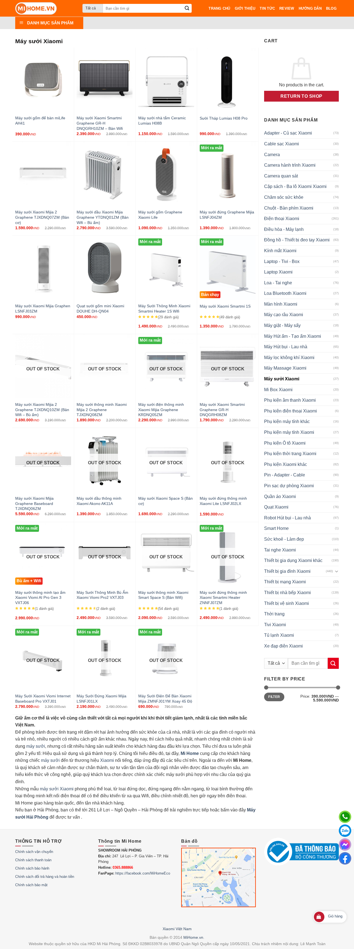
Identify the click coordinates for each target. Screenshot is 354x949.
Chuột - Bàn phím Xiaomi (288, 208)
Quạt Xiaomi (276, 507)
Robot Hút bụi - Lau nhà (287, 517)
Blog (331, 8)
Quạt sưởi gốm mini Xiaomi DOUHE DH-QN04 (100, 308)
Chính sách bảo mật (31, 885)
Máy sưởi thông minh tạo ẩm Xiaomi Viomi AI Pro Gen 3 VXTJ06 (40, 597)
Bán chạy (210, 294)
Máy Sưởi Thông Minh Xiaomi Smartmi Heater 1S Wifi (164, 308)
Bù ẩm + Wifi (29, 581)
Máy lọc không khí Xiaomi (289, 357)
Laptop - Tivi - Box (282, 261)
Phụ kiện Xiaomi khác (285, 464)
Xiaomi (107, 760)
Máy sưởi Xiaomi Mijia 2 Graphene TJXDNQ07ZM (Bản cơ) (42, 217)
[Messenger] (345, 844)
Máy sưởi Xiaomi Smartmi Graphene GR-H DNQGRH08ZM (222, 409)
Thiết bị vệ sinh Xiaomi (286, 603)
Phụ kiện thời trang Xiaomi (290, 453)
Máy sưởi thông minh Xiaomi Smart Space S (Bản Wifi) (163, 595)
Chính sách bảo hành (32, 868)
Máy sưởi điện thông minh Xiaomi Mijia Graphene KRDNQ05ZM (161, 409)
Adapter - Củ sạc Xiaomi (288, 133)
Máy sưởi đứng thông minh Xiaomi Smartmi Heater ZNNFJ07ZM (223, 597)
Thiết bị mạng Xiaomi (285, 581)
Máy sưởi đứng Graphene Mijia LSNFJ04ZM (227, 215)
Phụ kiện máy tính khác (287, 421)
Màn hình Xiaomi (280, 304)
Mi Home (190, 753)
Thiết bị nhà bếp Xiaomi (287, 592)
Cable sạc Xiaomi (281, 143)
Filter (274, 697)
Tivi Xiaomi (275, 624)
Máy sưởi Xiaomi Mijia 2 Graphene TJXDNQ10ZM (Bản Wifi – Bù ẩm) (42, 409)
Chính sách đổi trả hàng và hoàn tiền (44, 877)
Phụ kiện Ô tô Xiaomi (285, 443)
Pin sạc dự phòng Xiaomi (289, 485)
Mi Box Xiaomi (278, 389)
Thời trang (274, 614)
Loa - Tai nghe (278, 282)
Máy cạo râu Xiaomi (283, 314)
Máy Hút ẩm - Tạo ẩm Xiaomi (292, 336)
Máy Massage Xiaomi (285, 368)
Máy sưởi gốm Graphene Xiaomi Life (160, 215)
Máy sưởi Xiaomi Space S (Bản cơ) (165, 501)
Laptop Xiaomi (278, 272)
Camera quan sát (281, 176)
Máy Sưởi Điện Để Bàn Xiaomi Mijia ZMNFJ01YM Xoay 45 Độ (165, 698)
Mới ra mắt (211, 148)
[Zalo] (345, 830)
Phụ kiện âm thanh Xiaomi (290, 400)
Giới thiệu (245, 8)
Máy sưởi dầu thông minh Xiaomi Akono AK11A (99, 501)
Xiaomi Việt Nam (177, 929)
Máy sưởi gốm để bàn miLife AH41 (40, 120)
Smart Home (276, 528)
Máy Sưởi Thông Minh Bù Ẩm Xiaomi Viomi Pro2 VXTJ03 (102, 595)
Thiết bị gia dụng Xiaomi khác (293, 560)
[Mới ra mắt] (228, 202)
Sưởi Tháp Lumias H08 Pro (224, 118)
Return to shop (301, 96)
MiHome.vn (193, 937)
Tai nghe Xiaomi (280, 550)
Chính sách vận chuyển (34, 852)
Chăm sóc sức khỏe (283, 197)
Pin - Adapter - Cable (284, 475)
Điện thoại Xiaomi (281, 218)
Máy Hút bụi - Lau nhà (285, 346)
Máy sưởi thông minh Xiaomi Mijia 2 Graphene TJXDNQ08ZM (102, 409)
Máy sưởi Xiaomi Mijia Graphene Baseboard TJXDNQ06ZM (34, 503)
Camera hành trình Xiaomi (290, 165)
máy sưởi (35, 746)
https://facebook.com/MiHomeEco (142, 873)
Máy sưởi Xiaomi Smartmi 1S (225, 306)
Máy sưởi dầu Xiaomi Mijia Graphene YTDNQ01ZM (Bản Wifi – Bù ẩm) (103, 217)
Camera (272, 154)
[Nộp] (187, 8)
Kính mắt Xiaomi (280, 250)
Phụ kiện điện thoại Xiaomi (290, 411)
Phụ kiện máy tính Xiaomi (289, 432)
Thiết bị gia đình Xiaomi (287, 571)
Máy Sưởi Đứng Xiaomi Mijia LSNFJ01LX (101, 698)
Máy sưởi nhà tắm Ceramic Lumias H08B (162, 120)
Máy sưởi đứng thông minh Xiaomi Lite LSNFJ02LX (223, 501)
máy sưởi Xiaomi (57, 788)
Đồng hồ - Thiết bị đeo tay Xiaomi (297, 240)
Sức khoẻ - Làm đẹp (284, 539)
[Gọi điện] (345, 817)
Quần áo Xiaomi (280, 496)
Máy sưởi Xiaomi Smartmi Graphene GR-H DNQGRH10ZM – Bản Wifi (100, 123)
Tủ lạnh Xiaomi (279, 635)
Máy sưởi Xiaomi (281, 378)
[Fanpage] (345, 858)
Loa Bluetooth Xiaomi (285, 293)
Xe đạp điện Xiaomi (283, 646)
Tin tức (267, 8)
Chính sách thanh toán (33, 860)
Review (286, 8)
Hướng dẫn (310, 8)
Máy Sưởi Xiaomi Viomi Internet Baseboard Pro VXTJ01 (43, 698)
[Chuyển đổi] (336, 571)
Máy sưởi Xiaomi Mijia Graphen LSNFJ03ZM (42, 308)
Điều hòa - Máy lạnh (284, 229)
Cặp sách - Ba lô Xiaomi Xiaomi (295, 186)
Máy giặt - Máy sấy (282, 325)
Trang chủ (219, 8)
